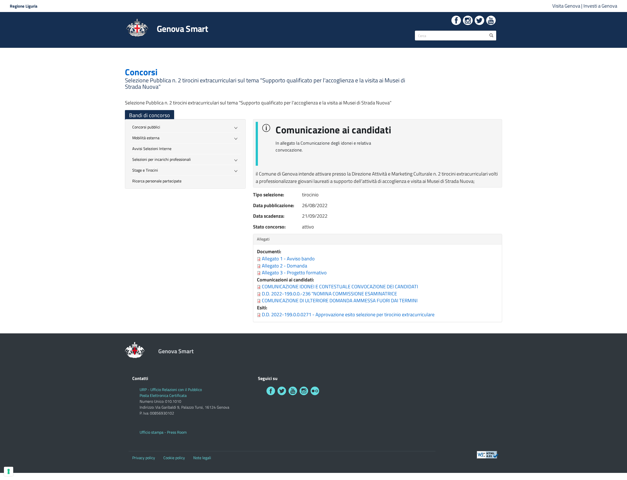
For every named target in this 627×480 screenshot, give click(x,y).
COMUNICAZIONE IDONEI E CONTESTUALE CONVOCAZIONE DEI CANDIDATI (340, 286)
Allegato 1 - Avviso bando (288, 258)
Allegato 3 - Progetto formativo (294, 272)
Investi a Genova (600, 6)
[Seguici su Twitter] (479, 20)
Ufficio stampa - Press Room (163, 432)
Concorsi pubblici (146, 127)
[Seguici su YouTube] (491, 20)
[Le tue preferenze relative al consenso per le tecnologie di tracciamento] (8, 471)
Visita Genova (566, 6)
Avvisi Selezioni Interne (151, 149)
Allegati (264, 239)
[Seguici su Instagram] (467, 20)
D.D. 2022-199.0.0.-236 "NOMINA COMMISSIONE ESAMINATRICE (329, 293)
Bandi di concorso (149, 115)
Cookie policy (174, 458)
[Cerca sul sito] (491, 35)
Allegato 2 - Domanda (284, 265)
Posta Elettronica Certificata (163, 395)
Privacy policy (143, 458)
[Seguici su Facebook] (456, 20)
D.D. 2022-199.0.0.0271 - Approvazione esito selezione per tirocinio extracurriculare (348, 314)
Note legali (202, 458)
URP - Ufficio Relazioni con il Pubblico (171, 389)
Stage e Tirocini (145, 170)
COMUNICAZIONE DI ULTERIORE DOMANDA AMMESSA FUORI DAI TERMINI (340, 300)
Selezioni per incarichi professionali (161, 159)
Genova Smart (182, 28)
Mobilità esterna (145, 138)
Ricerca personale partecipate (156, 181)
